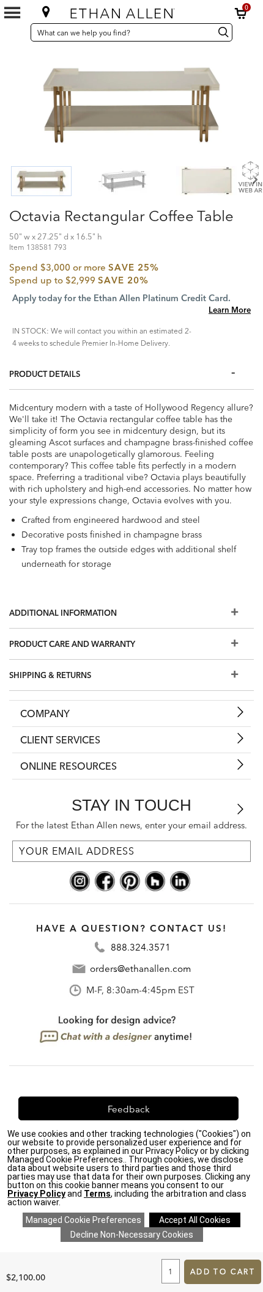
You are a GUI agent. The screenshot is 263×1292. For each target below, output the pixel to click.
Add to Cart (222, 1271)
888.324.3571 (141, 947)
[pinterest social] (130, 880)
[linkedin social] (180, 880)
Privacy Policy (36, 1194)
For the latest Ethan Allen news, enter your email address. (131, 825)
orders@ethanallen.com (140, 968)
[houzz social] (155, 880)
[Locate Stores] (46, 11)
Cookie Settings (83, 1220)
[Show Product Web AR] (250, 176)
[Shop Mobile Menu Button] (12, 13)
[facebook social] (105, 880)
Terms (97, 1194)
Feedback (129, 1109)
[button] (241, 13)
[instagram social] (80, 880)
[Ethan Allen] (130, 10)
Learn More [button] (230, 310)
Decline (132, 1234)
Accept (194, 1220)
